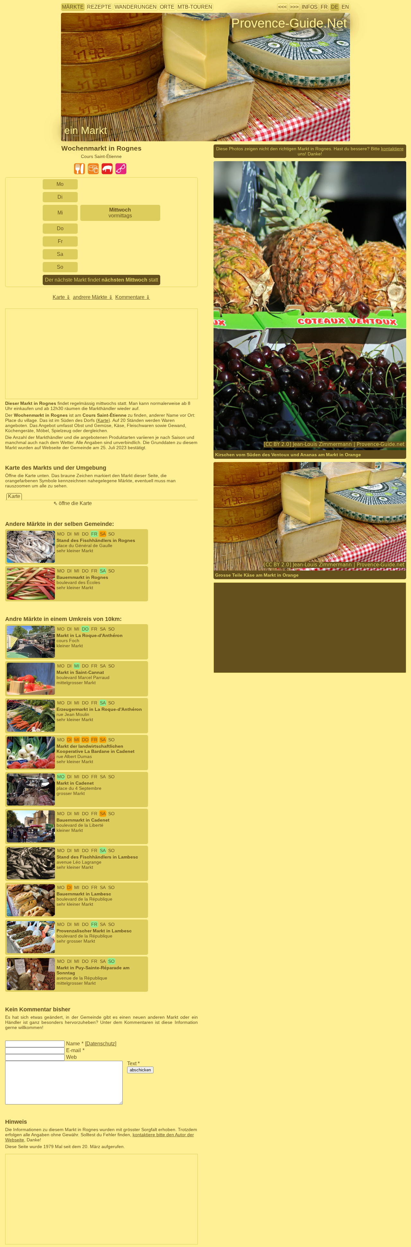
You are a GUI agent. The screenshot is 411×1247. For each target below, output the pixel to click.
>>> (294, 7)
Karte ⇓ (61, 297)
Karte (103, 420)
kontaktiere (392, 148)
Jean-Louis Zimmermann (260, 437)
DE (334, 7)
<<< (282, 7)
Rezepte (99, 7)
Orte (167, 7)
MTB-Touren (195, 7)
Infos (310, 7)
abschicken (140, 1070)
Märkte (73, 7)
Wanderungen (136, 7)
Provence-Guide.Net (289, 23)
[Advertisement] (101, 354)
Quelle (294, 437)
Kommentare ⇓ (132, 297)
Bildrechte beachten (81, 33)
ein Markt (85, 130)
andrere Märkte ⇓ (93, 297)
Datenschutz (100, 1043)
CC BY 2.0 (343, 437)
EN (345, 7)
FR (324, 7)
